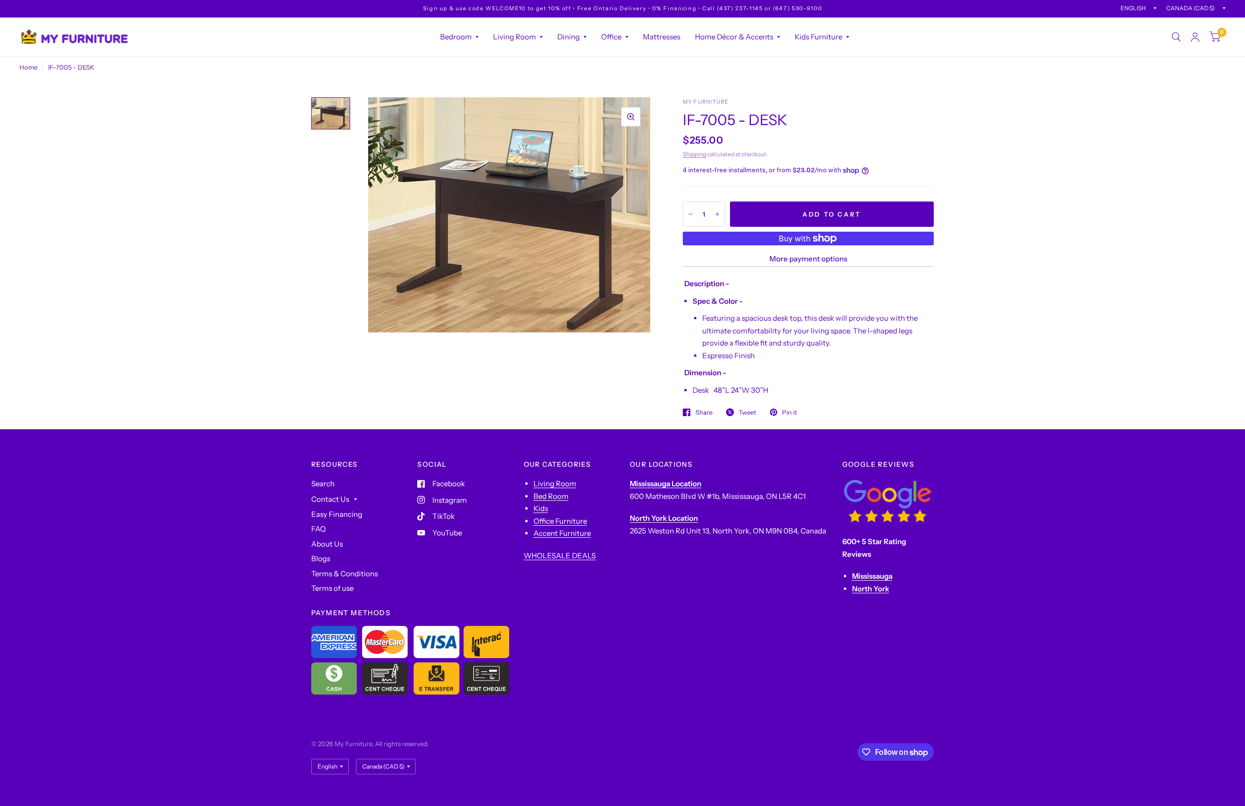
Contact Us (330, 499)
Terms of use (332, 588)
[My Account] (1195, 37)
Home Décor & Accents (734, 36)
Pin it (789, 412)
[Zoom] (630, 117)
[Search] (1176, 37)
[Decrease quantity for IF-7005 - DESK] (690, 214)
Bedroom (456, 36)
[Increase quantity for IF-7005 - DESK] (717, 214)
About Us (327, 544)
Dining (568, 36)
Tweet (747, 412)
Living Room (514, 36)
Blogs (320, 558)
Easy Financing (336, 514)
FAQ (318, 528)
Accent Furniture (562, 533)
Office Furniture (560, 521)
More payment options (808, 258)
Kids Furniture (818, 36)
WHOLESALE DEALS (560, 555)
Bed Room (551, 496)
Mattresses (661, 36)
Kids (541, 508)
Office (611, 36)
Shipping (694, 154)
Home (28, 67)
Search (323, 483)
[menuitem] (459, 37)
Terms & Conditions (344, 573)
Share (703, 412)
